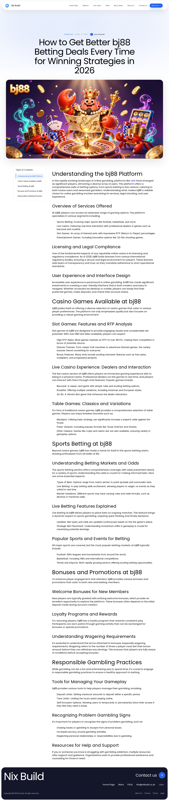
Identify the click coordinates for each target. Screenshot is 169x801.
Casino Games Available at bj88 (30, 181)
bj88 (133, 180)
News (121, 784)
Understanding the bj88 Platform (30, 176)
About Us (138, 793)
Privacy (147, 793)
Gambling (68, 34)
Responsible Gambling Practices (30, 196)
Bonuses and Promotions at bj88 (30, 191)
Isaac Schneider (99, 34)
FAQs (130, 784)
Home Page (109, 784)
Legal (162, 793)
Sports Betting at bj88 (26, 186)
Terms (155, 793)
